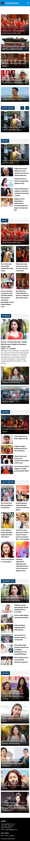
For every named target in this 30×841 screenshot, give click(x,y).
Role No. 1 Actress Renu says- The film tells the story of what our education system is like (14, 344)
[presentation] (22, 108)
